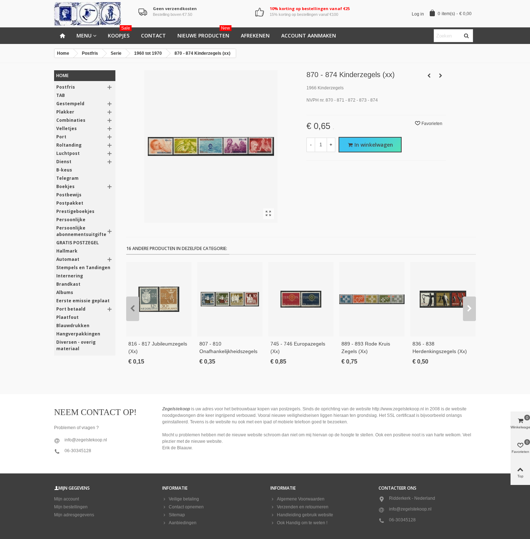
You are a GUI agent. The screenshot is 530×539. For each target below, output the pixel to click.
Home (62, 75)
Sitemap (177, 514)
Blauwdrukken (72, 325)
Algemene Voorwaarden (300, 499)
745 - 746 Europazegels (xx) (297, 347)
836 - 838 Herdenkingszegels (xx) (439, 347)
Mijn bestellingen (71, 506)
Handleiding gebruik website (305, 514)
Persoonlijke (70, 220)
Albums (64, 292)
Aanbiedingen (182, 522)
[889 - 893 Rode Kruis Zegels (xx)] (372, 299)
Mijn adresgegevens (74, 514)
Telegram (67, 178)
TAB (60, 95)
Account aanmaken (308, 35)
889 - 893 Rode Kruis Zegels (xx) (365, 347)
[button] (132, 309)
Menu (84, 35)
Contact (153, 35)
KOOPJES (119, 33)
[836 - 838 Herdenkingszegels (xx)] (443, 299)
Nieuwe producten (203, 33)
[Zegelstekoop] (93, 14)
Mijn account (66, 499)
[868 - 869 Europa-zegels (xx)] (429, 75)
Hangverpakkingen (78, 334)
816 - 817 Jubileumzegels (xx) (157, 347)
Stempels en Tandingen (83, 267)
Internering (69, 276)
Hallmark (67, 251)
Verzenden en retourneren (302, 506)
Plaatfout (67, 317)
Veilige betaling (184, 499)
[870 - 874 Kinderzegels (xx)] (268, 213)
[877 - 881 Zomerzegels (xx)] (440, 75)
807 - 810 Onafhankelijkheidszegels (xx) (228, 351)
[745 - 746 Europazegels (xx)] (301, 299)
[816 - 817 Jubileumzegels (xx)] (158, 299)
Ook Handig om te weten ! (302, 522)
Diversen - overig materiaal (76, 345)
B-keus (64, 170)
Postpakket (69, 203)
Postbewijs (68, 195)
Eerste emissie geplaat (83, 301)
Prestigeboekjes (75, 211)
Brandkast (68, 284)
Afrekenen (255, 35)
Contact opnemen (186, 506)
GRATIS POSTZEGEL (77, 243)
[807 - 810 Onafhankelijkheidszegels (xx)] (229, 299)
